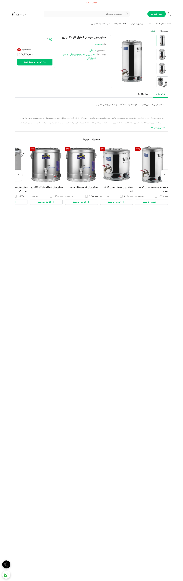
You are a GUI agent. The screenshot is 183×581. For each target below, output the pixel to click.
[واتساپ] (6, 575)
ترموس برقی (75, 54)
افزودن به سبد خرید (33, 62)
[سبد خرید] (170, 14)
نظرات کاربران (143, 94)
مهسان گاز (18, 14)
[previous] (164, 175)
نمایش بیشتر (159, 127)
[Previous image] (114, 61)
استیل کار (91, 58)
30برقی (153, 31)
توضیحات (160, 94)
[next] (18, 175)
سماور (83, 54)
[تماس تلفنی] (6, 564)
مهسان (98, 44)
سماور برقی (91, 54)
